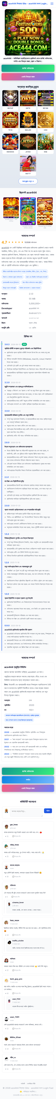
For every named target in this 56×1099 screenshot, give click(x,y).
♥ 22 (6, 970)
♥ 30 (6, 877)
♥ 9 (6, 897)
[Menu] (52, 3)
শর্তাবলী (23, 1084)
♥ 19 (6, 935)
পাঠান (48, 811)
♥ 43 (6, 993)
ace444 (5, 247)
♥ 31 (6, 836)
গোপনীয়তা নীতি (31, 1084)
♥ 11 (6, 1069)
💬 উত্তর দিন (16, 836)
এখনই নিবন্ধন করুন (28, 76)
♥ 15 (6, 1029)
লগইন (28, 779)
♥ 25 (6, 856)
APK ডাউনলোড (28, 68)
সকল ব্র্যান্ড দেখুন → (28, 181)
